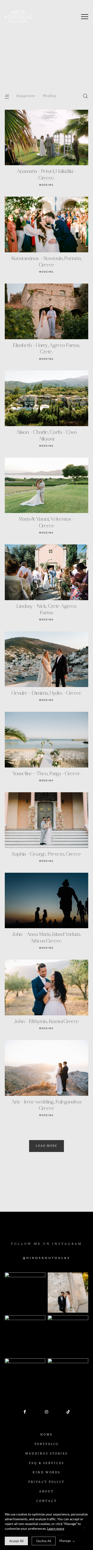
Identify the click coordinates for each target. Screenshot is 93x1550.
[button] (84, 16)
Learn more (55, 1528)
